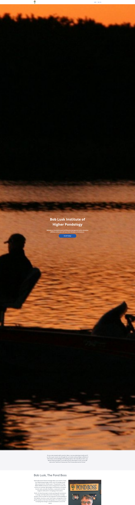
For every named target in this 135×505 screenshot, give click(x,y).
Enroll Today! (67, 236)
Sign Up (99, 2)
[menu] (97, 2)
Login (95, 2)
